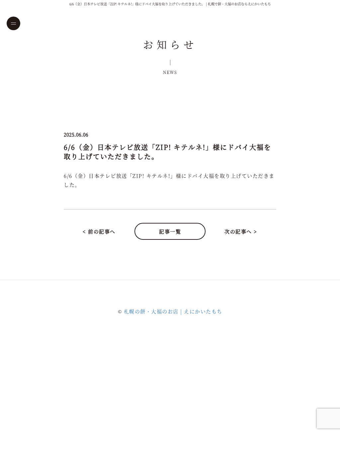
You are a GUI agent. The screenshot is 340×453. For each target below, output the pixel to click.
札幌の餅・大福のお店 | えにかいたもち (173, 311)
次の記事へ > (240, 231)
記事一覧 (170, 231)
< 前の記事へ (99, 231)
